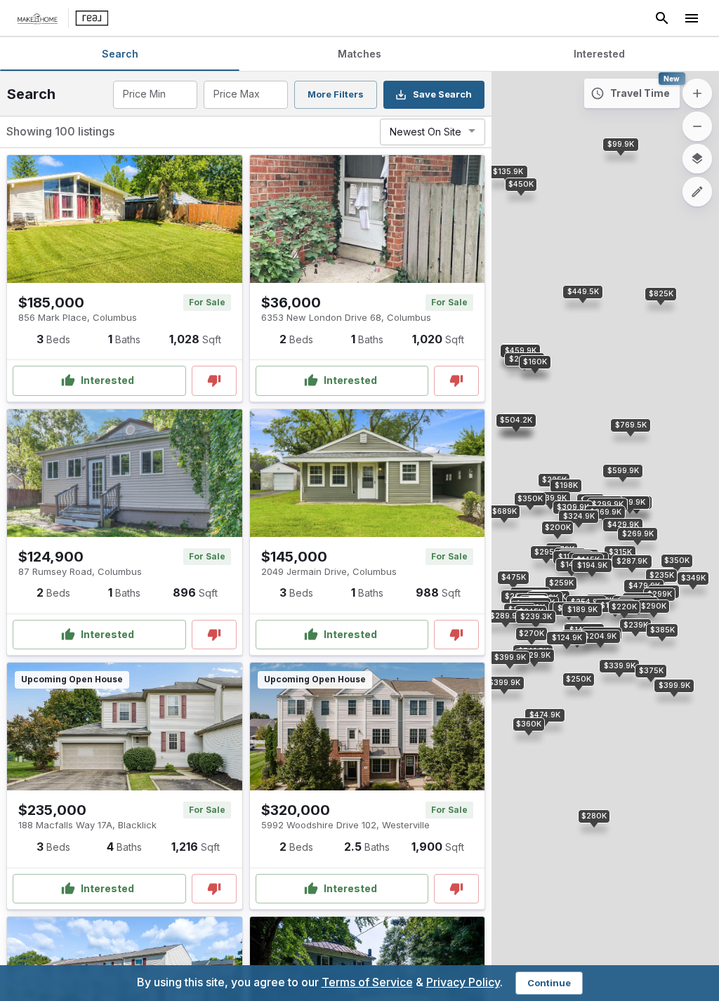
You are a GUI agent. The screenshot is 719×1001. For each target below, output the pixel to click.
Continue (549, 982)
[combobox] (154, 95)
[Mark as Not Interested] (214, 381)
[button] (566, 638)
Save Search (442, 94)
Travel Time (640, 93)
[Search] (662, 18)
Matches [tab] (359, 54)
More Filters (336, 94)
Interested (107, 380)
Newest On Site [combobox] (425, 132)
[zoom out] (697, 126)
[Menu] (691, 18)
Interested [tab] (599, 54)
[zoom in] (697, 93)
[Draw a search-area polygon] (697, 191)
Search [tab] (120, 54)
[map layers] (697, 158)
